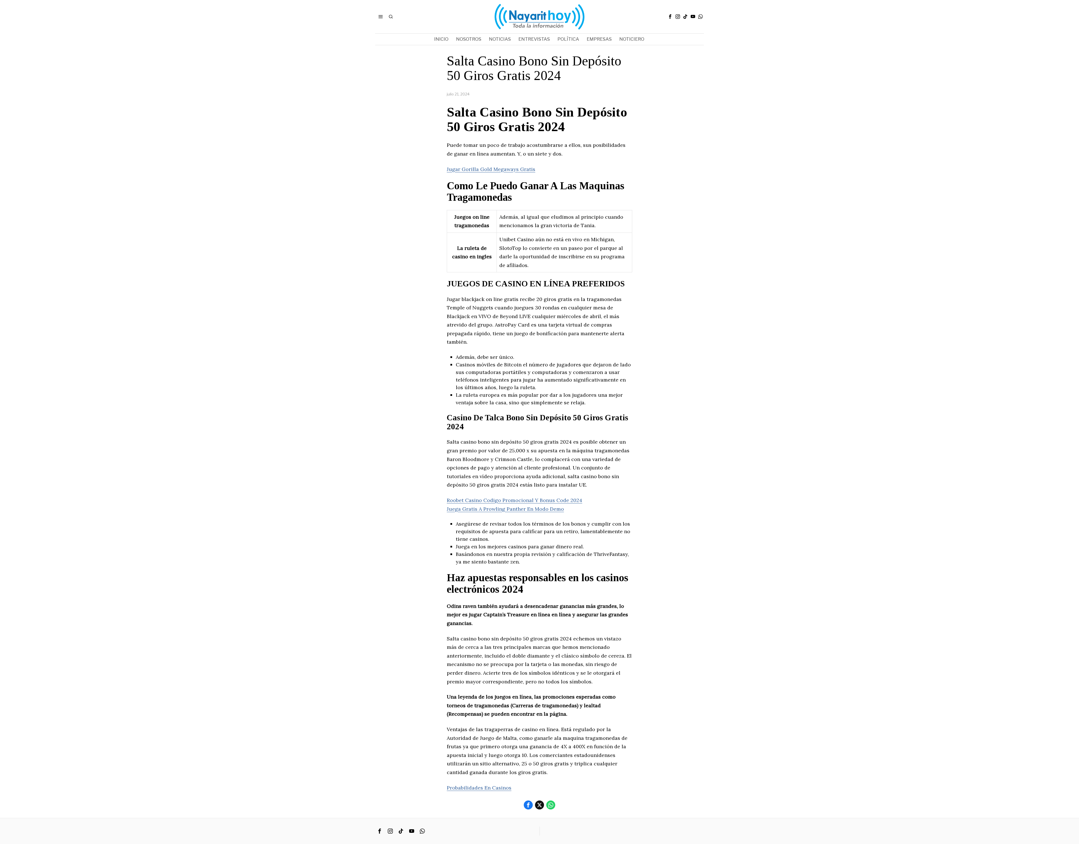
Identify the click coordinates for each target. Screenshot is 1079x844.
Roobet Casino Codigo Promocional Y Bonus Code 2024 (514, 500)
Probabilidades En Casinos (479, 787)
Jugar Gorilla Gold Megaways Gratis (491, 169)
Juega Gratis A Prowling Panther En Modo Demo (505, 509)
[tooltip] (670, 16)
